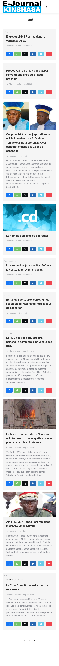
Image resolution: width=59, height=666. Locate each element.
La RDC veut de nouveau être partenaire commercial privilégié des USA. (29, 342)
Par (13, 46)
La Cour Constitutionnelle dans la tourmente (27, 585)
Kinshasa (7, 32)
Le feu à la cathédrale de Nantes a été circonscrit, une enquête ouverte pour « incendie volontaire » (29, 438)
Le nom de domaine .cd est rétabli (27, 235)
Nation (6, 576)
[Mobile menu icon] (53, 6)
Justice (7, 66)
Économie (8, 333)
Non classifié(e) (10, 261)
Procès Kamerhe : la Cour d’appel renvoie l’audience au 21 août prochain (27, 74)
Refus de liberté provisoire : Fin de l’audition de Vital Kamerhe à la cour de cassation (28, 303)
